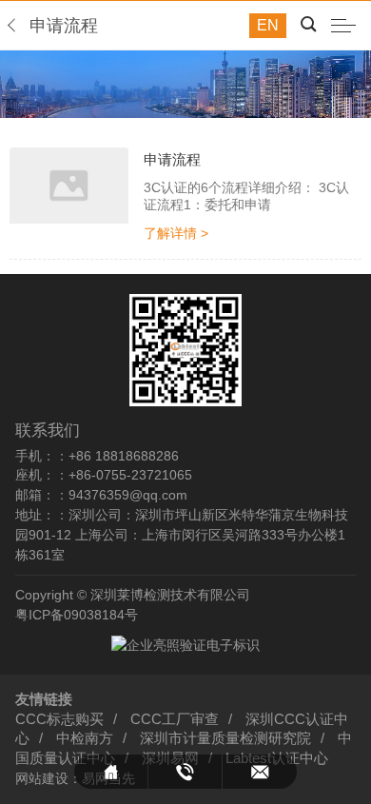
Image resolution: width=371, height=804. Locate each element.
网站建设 (41, 778)
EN (268, 25)
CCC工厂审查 (174, 719)
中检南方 (84, 738)
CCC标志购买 (59, 719)
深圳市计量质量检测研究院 (225, 738)
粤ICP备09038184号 (76, 614)
